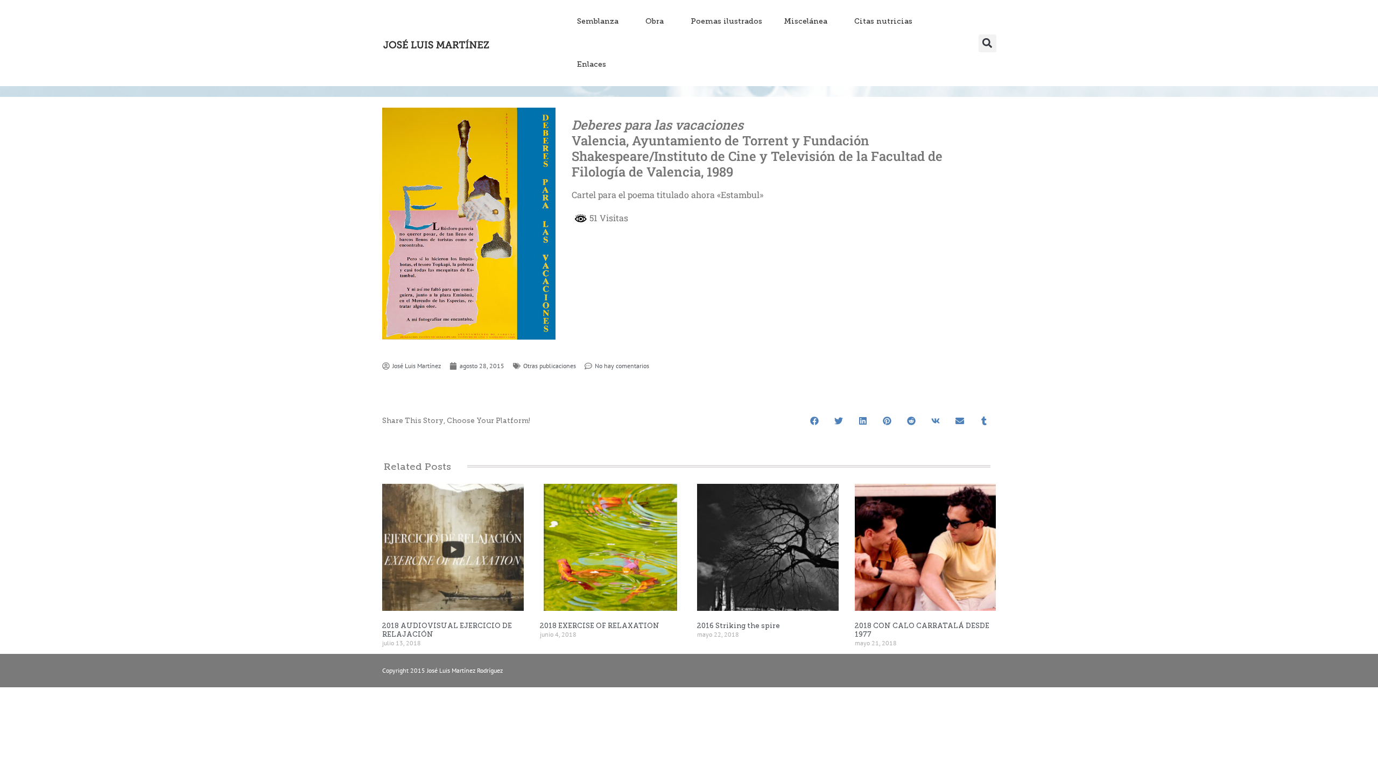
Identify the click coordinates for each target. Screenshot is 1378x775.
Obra (654, 21)
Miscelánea (805, 21)
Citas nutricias (883, 21)
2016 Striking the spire (738, 626)
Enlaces (591, 64)
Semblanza (597, 21)
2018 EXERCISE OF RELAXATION (599, 626)
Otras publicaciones (549, 366)
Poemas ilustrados (726, 21)
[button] (987, 43)
